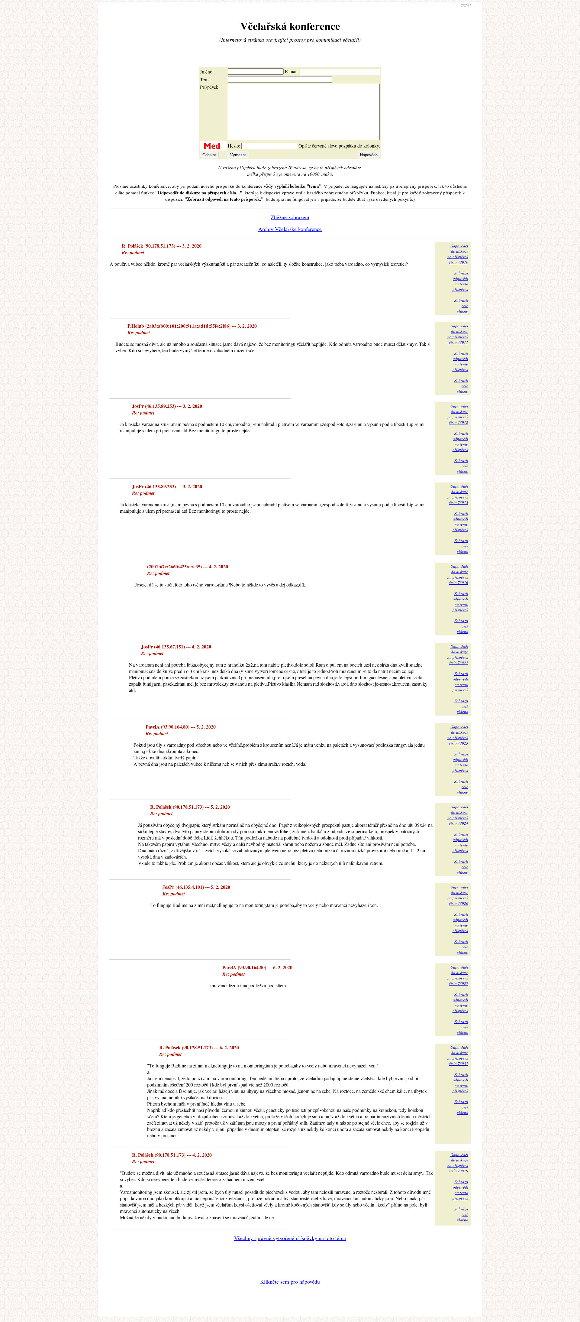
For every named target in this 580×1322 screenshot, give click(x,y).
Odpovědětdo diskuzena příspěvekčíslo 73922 (457, 654)
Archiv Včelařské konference (290, 228)
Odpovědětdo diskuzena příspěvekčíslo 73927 (457, 975)
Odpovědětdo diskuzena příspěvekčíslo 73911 (457, 334)
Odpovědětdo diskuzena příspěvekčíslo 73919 (457, 1163)
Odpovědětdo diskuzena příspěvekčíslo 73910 (457, 254)
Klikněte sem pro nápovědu (290, 1281)
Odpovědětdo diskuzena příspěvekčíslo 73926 (457, 895)
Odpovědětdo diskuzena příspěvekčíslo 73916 (457, 574)
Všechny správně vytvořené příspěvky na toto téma (290, 1238)
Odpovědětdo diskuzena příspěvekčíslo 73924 (457, 815)
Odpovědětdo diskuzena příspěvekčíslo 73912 (457, 414)
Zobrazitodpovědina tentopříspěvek (460, 281)
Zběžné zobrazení (290, 217)
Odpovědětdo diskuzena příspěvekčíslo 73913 (457, 494)
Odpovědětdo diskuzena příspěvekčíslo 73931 (457, 1055)
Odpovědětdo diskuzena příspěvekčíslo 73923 (457, 735)
